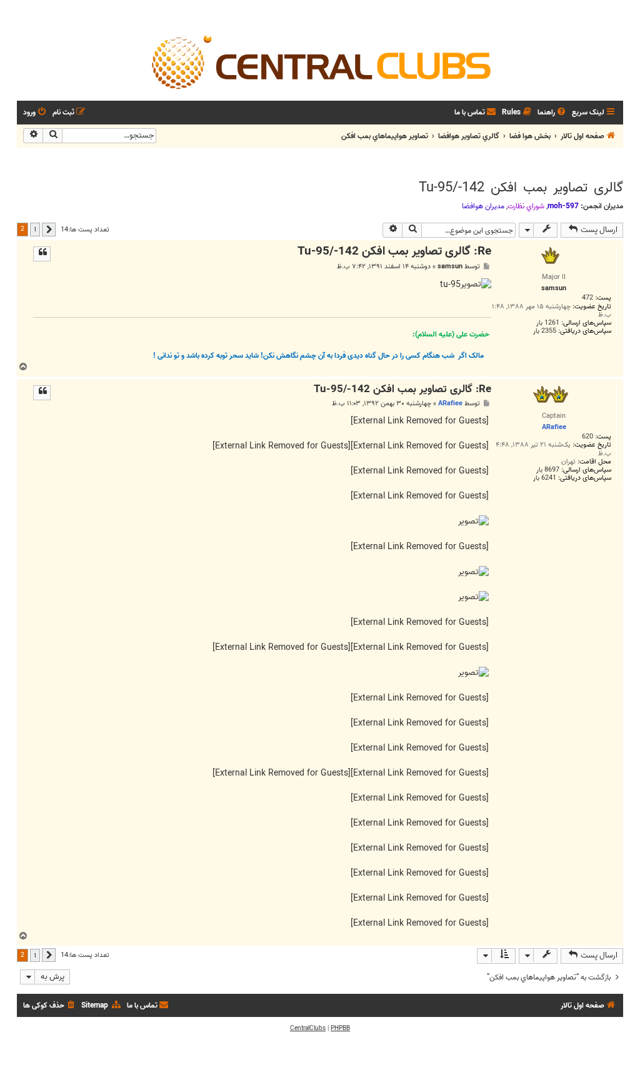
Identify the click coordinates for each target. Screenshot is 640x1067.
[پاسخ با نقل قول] (42, 253)
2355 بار (544, 331)
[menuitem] (553, 112)
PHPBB (340, 1028)
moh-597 (563, 206)
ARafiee (450, 403)
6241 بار (544, 478)
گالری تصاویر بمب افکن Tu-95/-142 (521, 187)
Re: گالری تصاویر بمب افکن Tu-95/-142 (394, 252)
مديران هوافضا (483, 206)
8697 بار (547, 470)
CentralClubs (308, 1028)
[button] (49, 229)
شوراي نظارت (526, 206)
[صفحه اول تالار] (320, 61)
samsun (450, 267)
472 (587, 298)
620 (587, 437)
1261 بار (547, 323)
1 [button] (35, 229)
